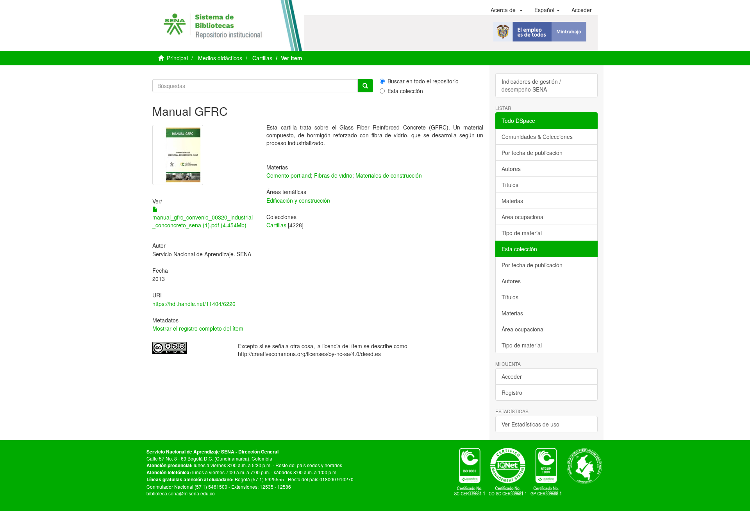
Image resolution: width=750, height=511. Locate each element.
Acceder (512, 376)
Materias (512, 201)
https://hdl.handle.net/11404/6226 (194, 304)
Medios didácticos (220, 58)
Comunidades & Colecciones (537, 136)
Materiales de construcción (388, 175)
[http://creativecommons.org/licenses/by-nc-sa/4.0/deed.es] (189, 348)
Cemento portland (288, 175)
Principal (177, 58)
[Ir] (365, 85)
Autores (511, 169)
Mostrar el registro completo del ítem (197, 328)
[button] (507, 10)
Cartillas (262, 58)
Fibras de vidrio (333, 175)
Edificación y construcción (298, 200)
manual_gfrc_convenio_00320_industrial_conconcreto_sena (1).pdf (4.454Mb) (202, 221)
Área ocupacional (523, 217)
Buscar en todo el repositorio (423, 81)
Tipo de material (522, 233)
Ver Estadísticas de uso (530, 424)
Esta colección (405, 91)
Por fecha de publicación (532, 153)
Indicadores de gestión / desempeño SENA (531, 85)
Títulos (510, 185)
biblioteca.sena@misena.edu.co (180, 493)
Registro (512, 392)
